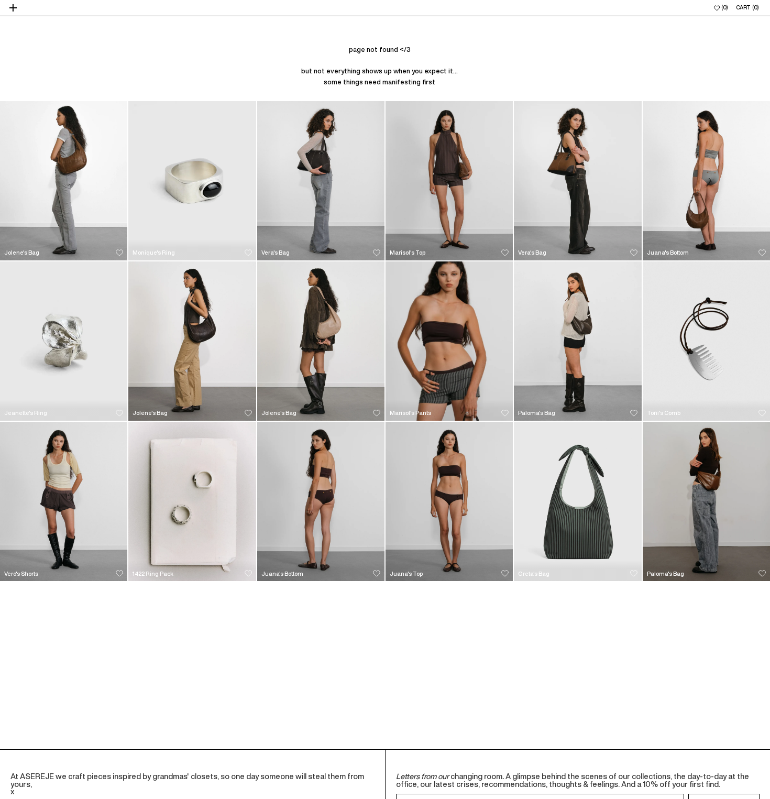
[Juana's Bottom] (706, 180)
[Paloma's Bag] (577, 341)
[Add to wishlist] (119, 252)
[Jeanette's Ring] (63, 341)
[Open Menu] (14, 8)
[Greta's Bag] (577, 501)
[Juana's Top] (449, 501)
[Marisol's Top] (449, 180)
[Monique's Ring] (192, 180)
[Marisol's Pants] (449, 341)
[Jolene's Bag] (63, 180)
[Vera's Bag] (320, 180)
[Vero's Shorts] (63, 501)
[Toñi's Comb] (706, 341)
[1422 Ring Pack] (192, 501)
